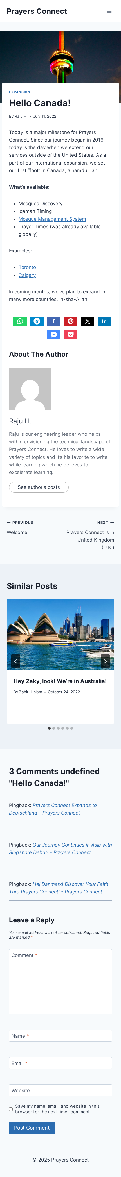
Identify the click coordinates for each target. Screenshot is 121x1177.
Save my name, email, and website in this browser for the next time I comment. (57, 1108)
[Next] (105, 661)
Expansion (19, 92)
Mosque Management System (52, 219)
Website (21, 1090)
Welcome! (20, 527)
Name (20, 1036)
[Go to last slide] (15, 661)
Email (20, 1063)
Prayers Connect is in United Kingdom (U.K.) (90, 535)
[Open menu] (109, 11)
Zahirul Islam (30, 692)
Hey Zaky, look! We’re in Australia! (60, 681)
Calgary (27, 275)
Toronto (27, 267)
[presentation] (60, 634)
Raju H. (21, 116)
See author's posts (39, 487)
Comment (24, 955)
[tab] (49, 728)
